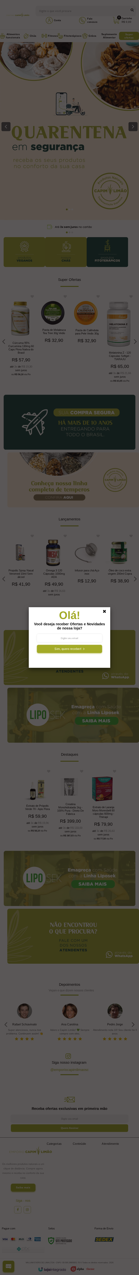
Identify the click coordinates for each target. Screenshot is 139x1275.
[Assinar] (69, 649)
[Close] (106, 612)
